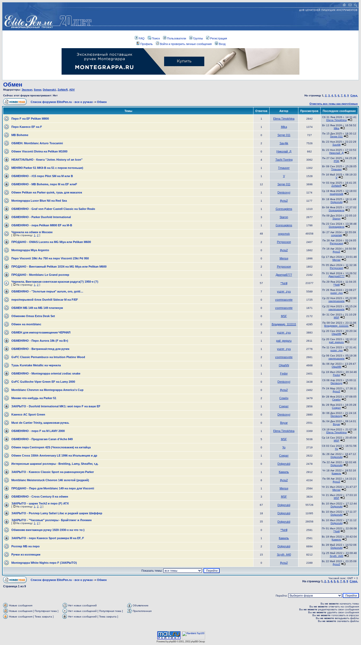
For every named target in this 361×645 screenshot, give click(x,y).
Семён (283, 398)
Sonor (37, 89)
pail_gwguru (283, 340)
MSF (284, 316)
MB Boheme (19, 135)
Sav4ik (284, 143)
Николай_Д (283, 151)
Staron (284, 217)
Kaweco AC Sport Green (28, 414)
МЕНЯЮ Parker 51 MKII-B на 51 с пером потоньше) (47, 167)
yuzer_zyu (284, 291)
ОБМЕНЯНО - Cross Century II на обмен (39, 496)
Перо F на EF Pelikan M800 (30, 118)
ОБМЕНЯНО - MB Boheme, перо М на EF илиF (44, 184)
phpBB (172, 641)
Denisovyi (283, 192)
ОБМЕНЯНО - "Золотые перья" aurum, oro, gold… (47, 291)
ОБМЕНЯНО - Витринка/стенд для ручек (40, 348)
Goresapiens (284, 208)
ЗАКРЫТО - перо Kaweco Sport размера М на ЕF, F (47, 538)
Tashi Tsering (284, 159)
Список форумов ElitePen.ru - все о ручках (62, 101)
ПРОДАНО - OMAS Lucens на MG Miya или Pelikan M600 (51, 241)
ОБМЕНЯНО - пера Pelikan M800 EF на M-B (41, 225)
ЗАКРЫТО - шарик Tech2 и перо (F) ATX (40, 503)
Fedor (284, 373)
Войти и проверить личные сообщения (186, 44)
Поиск (156, 38)
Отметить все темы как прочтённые (333, 103)
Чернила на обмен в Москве (32, 232)
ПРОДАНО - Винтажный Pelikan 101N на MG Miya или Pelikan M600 (59, 266)
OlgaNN (336, 333)
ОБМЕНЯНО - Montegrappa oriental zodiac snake (45, 373)
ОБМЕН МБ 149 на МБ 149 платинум (37, 307)
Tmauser (284, 167)
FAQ (142, 38)
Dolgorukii (49, 89)
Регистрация (218, 38)
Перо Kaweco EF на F (26, 126)
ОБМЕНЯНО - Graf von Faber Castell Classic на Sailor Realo (53, 208)
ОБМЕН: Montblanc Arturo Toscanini (37, 143)
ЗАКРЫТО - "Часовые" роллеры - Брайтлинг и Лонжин (51, 520)
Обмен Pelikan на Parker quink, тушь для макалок (46, 192)
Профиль (146, 44)
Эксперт (27, 89)
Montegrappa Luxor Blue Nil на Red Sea (39, 200)
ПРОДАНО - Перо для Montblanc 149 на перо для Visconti (52, 488)
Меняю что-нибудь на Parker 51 (33, 398)
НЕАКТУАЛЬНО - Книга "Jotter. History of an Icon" (46, 159)
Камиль (284, 471)
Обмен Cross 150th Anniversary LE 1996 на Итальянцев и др (54, 455)
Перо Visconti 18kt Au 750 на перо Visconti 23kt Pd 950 (50, 258)
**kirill (283, 283)
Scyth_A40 (284, 554)
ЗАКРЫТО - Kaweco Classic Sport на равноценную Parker (52, 471)
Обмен (12, 84)
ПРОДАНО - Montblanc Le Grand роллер (40, 274)
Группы (198, 38)
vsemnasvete (284, 299)
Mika (284, 126)
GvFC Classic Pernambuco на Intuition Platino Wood (48, 357)
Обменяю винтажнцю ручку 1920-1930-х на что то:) (48, 529)
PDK (336, 161)
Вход (222, 44)
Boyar (284, 422)
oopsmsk (284, 233)
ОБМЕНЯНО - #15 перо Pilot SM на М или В (42, 176)
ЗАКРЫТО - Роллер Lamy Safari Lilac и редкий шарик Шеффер (56, 513)
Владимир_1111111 (284, 324)
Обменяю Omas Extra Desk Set (33, 316)
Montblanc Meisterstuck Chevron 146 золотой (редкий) (50, 480)
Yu (283, 447)
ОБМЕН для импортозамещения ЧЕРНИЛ (41, 332)
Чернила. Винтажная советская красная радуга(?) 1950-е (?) (54, 281)
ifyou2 (284, 200)
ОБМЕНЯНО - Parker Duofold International (41, 217)
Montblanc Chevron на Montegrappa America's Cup (47, 389)
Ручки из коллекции (25, 554)
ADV (72, 89)
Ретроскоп (284, 241)
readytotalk (336, 193)
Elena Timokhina (283, 118)
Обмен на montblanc (26, 324)
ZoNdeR (63, 89)
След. (354, 95)
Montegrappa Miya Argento (30, 250)
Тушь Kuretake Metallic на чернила (36, 365)
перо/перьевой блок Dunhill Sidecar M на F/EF (44, 299)
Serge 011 (283, 135)
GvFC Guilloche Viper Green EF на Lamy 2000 (43, 381)
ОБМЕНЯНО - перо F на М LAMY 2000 (38, 430)
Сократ (284, 406)
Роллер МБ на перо (25, 546)
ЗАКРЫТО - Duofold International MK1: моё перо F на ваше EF (55, 406)
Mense (284, 258)
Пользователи (176, 38)
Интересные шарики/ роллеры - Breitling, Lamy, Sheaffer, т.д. (54, 463)
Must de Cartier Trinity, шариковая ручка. (40, 422)
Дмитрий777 (284, 274)
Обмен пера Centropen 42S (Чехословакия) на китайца (51, 447)
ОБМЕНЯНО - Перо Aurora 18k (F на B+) (39, 340)
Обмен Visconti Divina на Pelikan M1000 (39, 151)
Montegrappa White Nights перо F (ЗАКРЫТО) (44, 562)
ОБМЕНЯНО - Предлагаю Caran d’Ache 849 (42, 439)
